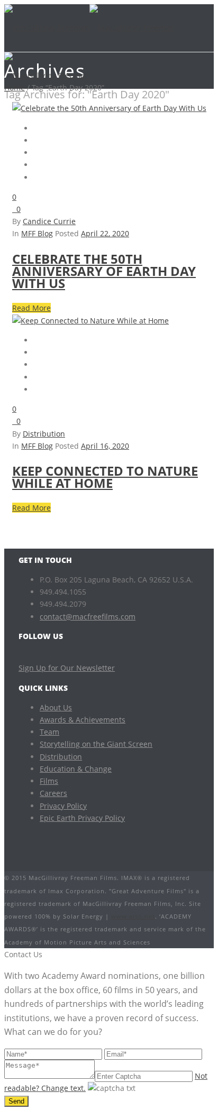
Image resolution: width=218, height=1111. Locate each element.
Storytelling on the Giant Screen (96, 744)
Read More (31, 308)
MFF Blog (37, 233)
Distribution (44, 434)
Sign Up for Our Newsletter (67, 668)
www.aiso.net (133, 916)
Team (49, 732)
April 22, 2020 (105, 233)
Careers (53, 793)
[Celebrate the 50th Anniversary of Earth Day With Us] (109, 108)
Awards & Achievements (82, 720)
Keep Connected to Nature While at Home (105, 477)
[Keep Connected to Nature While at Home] (90, 321)
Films (49, 781)
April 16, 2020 (105, 446)
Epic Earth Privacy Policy (82, 818)
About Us (56, 707)
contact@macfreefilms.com (87, 617)
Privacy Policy (63, 806)
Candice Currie (49, 221)
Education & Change (76, 769)
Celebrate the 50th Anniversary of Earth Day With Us (104, 271)
